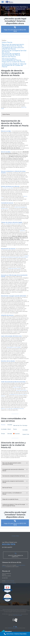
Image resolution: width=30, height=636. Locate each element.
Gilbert (9, 429)
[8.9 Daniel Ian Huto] (7, 592)
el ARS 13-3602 (17, 387)
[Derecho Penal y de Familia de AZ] (9, 2)
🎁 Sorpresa (16, 433)
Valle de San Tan (17, 425)
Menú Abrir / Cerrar (2, 2)
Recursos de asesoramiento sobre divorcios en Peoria (13, 45)
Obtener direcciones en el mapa (8, 583)
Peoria (15, 429)
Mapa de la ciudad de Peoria (13, 61)
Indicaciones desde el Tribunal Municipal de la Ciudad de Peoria (14, 65)
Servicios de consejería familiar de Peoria (14, 51)
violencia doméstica (21, 390)
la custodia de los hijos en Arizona (12, 223)
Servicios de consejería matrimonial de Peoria (11, 54)
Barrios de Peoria (9, 56)
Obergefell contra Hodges (14, 347)
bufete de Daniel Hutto (14, 268)
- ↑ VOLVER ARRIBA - (15, 535)
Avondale (25, 430)
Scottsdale (4, 429)
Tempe (3, 433)
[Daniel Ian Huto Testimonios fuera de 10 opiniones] (7, 601)
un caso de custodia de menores (15, 408)
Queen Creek (26, 434)
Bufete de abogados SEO (13, 627)
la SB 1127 (22, 230)
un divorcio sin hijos (8, 187)
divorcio (3, 408)
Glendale (9, 433)
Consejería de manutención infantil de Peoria (13, 48)
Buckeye (25, 425)
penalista (18, 565)
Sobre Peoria (7, 42)
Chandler (9, 424)
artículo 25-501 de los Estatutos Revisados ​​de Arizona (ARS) (15, 256)
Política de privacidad (17, 615)
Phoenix (3, 424)
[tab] (15, 114)
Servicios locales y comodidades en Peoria (11, 59)
